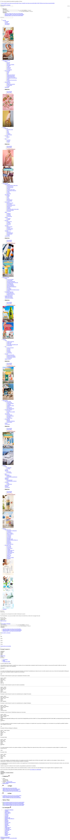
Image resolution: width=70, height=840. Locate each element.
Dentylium (9, 542)
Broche (8, 62)
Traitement (9, 467)
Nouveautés (9, 91)
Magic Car (9, 555)
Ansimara (9, 531)
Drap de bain (9, 414)
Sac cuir (8, 83)
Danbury (8, 541)
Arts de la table (8, 401)
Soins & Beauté (5, 183)
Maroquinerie (7, 82)
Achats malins (10, 93)
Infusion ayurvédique (11, 357)
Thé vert (8, 349)
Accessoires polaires (9, 298)
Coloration (9, 229)
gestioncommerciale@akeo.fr (11, 782)
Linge (6, 466)
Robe (8, 71)
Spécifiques (7, 474)
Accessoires (9, 69)
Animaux (6, 482)
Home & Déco (5, 400)
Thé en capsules (10, 347)
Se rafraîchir (7, 23)
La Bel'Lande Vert (10, 552)
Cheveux (6, 225)
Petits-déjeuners (10, 292)
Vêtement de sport (10, 75)
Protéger (9, 218)
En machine (9, 472)
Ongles (8, 195)
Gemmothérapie (10, 284)
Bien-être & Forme (6, 277)
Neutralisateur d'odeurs (12, 481)
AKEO (10, 788)
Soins (8, 483)
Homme (8, 68)
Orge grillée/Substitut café (12, 344)
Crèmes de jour (10, 186)
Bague (8, 63)
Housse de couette (11, 411)
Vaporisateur (9, 422)
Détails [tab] (4, 660)
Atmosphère (7, 419)
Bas (8, 73)
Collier (8, 66)
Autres (8, 81)
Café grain (9, 343)
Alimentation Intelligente (12, 530)
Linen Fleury (9, 553)
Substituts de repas (11, 293)
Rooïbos (8, 350)
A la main (9, 471)
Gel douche (9, 221)
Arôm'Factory (10, 532)
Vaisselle (6, 470)
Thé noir (8, 348)
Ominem (8, 556)
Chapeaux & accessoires (12, 77)
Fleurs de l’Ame (10, 544)
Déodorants (9, 206)
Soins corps (7, 201)
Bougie (8, 420)
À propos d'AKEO (9, 3)
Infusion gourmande (11, 355)
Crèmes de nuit (10, 187)
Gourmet (4, 339)
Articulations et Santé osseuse (13, 289)
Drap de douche (10, 415)
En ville (6, 22)
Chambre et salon (8, 409)
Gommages (9, 204)
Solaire (6, 217)
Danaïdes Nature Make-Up (12, 540)
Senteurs (6, 479)
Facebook (2, 651)
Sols (6, 473)
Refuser (2, 773)
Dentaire (6, 230)
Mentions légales (5, 783)
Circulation (9, 288)
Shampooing (9, 226)
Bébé (6, 212)
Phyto (6, 278)
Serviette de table (10, 408)
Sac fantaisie (9, 85)
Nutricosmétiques (10, 285)
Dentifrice (9, 231)
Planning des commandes (5, 646)
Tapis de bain (9, 418)
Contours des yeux (11, 189)
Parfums (6, 220)
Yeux (8, 197)
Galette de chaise (10, 405)
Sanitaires (7, 477)
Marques (4, 528)
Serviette (9, 416)
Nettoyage (9, 475)
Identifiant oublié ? (14, 15)
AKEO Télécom (46, 3)
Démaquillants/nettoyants (12, 185)
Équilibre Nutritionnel (9, 291)
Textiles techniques (8, 295)
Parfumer (9, 215)
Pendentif (9, 67)
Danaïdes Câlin (10, 538)
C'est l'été (4, 20)
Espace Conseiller (28, 3)
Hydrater (9, 214)
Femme (6, 128)
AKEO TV (10, 790)
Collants (8, 133)
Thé (5, 346)
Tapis (8, 412)
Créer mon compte (14, 13)
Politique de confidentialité (5, 837)
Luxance (8, 554)
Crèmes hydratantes (11, 205)
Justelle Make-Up (10, 550)
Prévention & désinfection (12, 476)
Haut (8, 72)
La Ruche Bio (9, 280)
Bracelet (8, 65)
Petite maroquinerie (11, 84)
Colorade (9, 535)
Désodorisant (9, 480)
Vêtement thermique (11, 76)
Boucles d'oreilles (10, 64)
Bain (6, 138)
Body (8, 132)
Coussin (8, 410)
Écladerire (9, 543)
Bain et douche (10, 202)
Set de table (9, 407)
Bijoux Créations (10, 533)
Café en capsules (10, 341)
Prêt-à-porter (7, 70)
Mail (1, 654)
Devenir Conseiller (12, 797)
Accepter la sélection (9, 772)
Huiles (8, 191)
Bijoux (6, 61)
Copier (2, 652)
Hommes (9, 193)
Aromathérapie (10, 283)
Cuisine (6, 469)
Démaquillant (9, 199)
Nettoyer (9, 213)
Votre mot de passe (6, 11)
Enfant (8, 141)
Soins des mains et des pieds (13, 209)
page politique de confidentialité (35, 769)
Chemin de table (10, 403)
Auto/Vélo (7, 485)
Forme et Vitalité (10, 279)
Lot (7, 137)
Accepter (2, 771)
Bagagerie (7, 87)
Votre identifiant (5, 10)
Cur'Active (9, 536)
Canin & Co (9, 534)
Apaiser (8, 219)
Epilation (8, 208)
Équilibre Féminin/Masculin (12, 282)
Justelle (8, 549)
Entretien (4, 465)
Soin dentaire (9, 233)
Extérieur (6, 486)
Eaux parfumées (10, 210)
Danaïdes (9, 537)
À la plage (7, 21)
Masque (8, 227)
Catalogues (4, 609)
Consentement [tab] (5, 659)
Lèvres (8, 192)
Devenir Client (11, 796)
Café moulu (9, 342)
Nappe (8, 406)
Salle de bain (7, 413)
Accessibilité (9, 838)
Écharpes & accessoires (12, 80)
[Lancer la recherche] (69, 6)
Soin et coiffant (10, 228)
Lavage (8, 468)
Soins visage (7, 184)
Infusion (6, 353)
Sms (1, 653)
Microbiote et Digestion (11, 286)
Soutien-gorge (10, 129)
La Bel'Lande (9, 551)
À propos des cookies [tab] (6, 661)
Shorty (8, 136)
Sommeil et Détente (11, 281)
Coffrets (8, 222)
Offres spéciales (12, 149)
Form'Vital (9, 546)
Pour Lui (8, 224)
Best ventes (9, 92)
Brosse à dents (10, 232)
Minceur (8, 207)
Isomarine (9, 547)
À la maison (7, 24)
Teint (8, 196)
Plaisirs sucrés (10, 294)
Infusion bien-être (10, 354)
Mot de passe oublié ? (14, 14)
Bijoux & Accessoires (6, 60)
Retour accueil (3, 620)
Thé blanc (9, 351)
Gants (8, 79)
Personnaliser (3, 772)
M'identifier (4, 12)
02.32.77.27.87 (9, 781)
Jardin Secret (9, 548)
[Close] (0, 647)
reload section (2, 655)
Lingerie (4, 127)
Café (6, 340)
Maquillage (7, 194)
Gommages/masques (11, 190)
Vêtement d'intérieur (11, 74)
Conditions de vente (12, 795)
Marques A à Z (8, 529)
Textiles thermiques (9, 297)
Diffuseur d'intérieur (11, 421)
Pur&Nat (8, 558)
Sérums (8, 188)
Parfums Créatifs (10, 557)
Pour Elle (9, 223)
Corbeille (9, 404)
